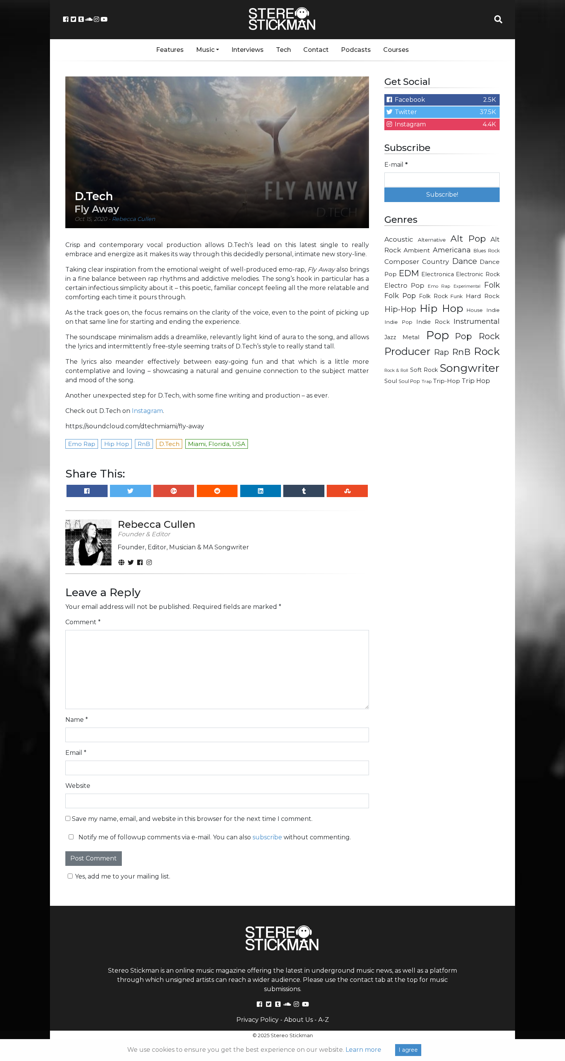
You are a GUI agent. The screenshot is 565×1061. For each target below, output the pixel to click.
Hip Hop (441, 308)
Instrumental (477, 321)
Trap (427, 381)
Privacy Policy (257, 1019)
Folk (492, 285)
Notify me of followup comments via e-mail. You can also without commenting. (214, 837)
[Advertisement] (442, 513)
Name (76, 719)
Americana (452, 250)
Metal (411, 337)
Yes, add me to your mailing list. (122, 876)
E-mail (396, 164)
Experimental (467, 286)
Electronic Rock (478, 274)
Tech (283, 49)
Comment (83, 622)
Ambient (417, 250)
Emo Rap (439, 286)
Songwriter (470, 368)
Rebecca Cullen (133, 219)
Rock (487, 351)
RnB (461, 351)
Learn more (363, 1049)
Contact (316, 49)
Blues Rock (487, 251)
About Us (298, 1019)
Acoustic (398, 239)
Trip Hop (476, 381)
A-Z (323, 1019)
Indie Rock (433, 321)
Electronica (437, 274)
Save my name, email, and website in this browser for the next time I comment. (192, 818)
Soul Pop (409, 381)
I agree (408, 1049)
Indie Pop (398, 322)
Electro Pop (404, 285)
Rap (441, 352)
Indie (493, 310)
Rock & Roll (396, 370)
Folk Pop (400, 296)
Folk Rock (433, 296)
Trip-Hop (446, 381)
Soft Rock (424, 369)
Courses (396, 49)
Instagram (147, 410)
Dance (464, 261)
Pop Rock (477, 336)
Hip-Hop (400, 309)
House (475, 310)
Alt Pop (468, 238)
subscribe (267, 837)
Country (435, 261)
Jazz (390, 337)
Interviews (247, 49)
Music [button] (205, 49)
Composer (401, 261)
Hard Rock (483, 296)
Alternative (432, 240)
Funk (456, 296)
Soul (390, 381)
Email (75, 752)
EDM (409, 273)
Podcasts (356, 49)
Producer (407, 351)
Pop (437, 335)
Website (77, 785)
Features (170, 49)
